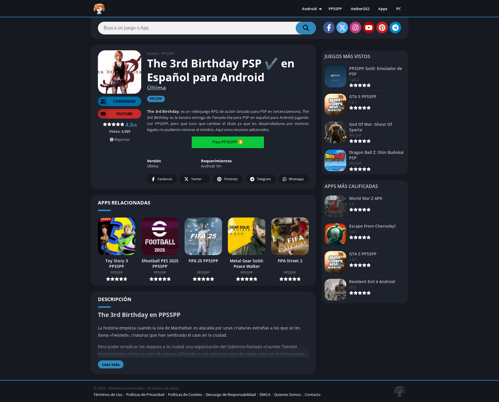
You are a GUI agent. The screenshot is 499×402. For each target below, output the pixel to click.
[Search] (306, 28)
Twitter (196, 179)
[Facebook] (329, 27)
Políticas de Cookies (185, 394)
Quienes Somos (287, 394)
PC (398, 8)
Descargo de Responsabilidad (231, 394)
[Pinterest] (382, 27)
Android (309, 8)
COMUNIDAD (124, 101)
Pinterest (231, 179)
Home (152, 53)
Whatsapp (296, 179)
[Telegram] (395, 27)
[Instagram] (355, 27)
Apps (382, 8)
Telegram (264, 179)
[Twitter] (342, 27)
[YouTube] (369, 27)
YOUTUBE (124, 113)
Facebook (165, 179)
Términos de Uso (108, 394)
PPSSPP (335, 8)
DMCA (265, 394)
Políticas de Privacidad (145, 394)
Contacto (313, 394)
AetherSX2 (360, 8)
